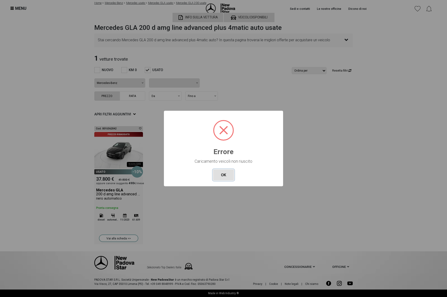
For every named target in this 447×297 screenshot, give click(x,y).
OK (223, 175)
